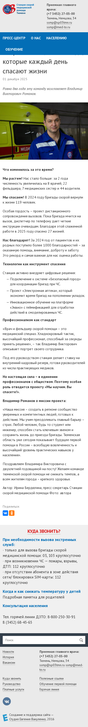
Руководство (12, 684)
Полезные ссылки (51, 678)
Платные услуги (13, 689)
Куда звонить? (44, 531)
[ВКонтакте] (5, 513)
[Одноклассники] (11, 513)
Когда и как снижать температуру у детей (42, 591)
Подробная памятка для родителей (33, 597)
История (8, 657)
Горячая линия (49, 689)
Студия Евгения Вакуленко (27, 719)
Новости (8, 652)
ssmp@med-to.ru (58, 27)
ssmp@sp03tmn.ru (59, 22)
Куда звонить (12, 678)
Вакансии (9, 662)
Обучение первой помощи (57, 684)
